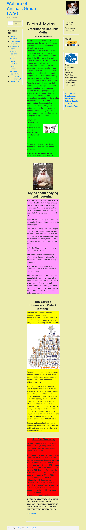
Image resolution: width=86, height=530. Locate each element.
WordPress (18, 528)
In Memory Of (15, 79)
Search (17, 23)
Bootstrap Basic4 (32, 528)
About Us (14, 39)
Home (12, 36)
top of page (31, 513)
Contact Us (14, 81)
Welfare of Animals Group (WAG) (21, 8)
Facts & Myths (15, 74)
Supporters (14, 76)
